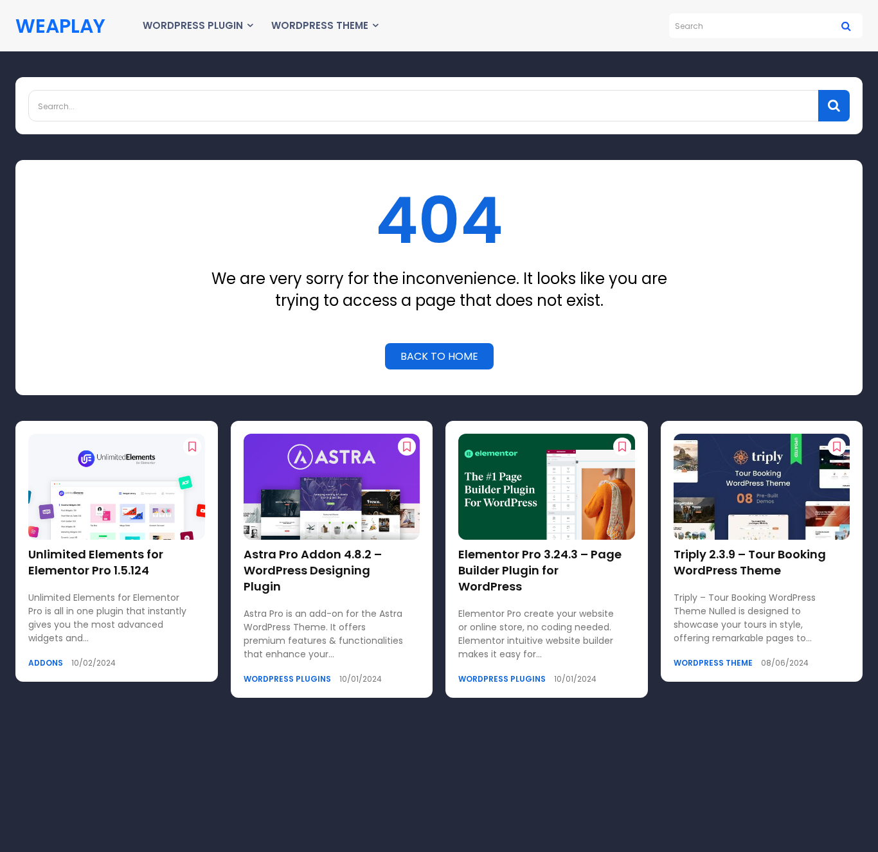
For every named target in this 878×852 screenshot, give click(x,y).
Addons (45, 663)
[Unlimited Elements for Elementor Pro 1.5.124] (116, 487)
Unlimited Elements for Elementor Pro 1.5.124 (95, 562)
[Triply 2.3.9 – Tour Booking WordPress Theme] (762, 487)
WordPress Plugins (287, 679)
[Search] (846, 25)
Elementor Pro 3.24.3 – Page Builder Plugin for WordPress (540, 570)
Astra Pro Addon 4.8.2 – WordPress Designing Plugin (313, 570)
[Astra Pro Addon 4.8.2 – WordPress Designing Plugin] (332, 487)
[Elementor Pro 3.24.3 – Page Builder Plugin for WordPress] (546, 487)
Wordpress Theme (713, 663)
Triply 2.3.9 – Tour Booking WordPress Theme (750, 562)
